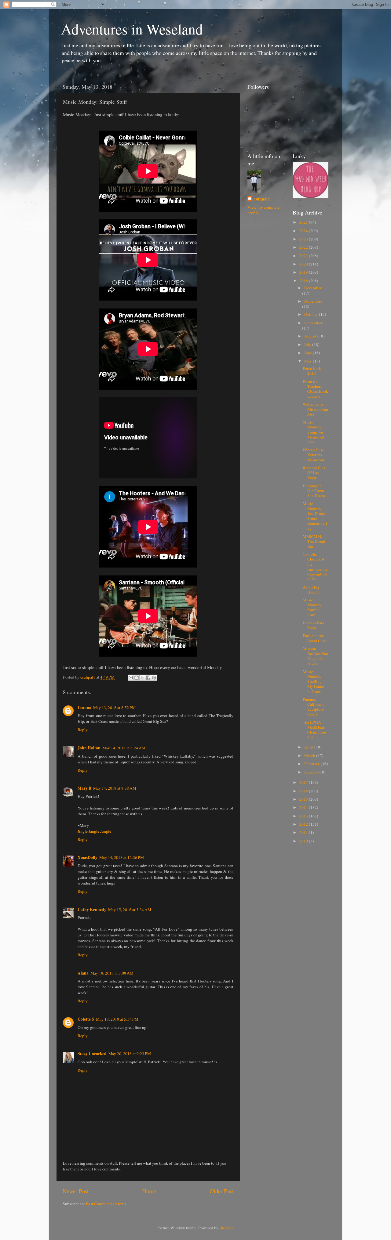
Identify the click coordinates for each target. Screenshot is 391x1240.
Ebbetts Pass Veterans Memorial (313, 454)
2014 (304, 807)
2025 (304, 222)
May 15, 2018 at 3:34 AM (129, 909)
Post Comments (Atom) (106, 1203)
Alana (83, 973)
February (312, 763)
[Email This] (131, 678)
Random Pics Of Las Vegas (314, 472)
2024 (304, 230)
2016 (304, 791)
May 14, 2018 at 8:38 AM (114, 788)
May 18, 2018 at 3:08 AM (111, 973)
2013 (304, 816)
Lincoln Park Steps (314, 625)
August (310, 336)
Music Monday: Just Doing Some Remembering (315, 516)
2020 (304, 264)
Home (149, 1191)
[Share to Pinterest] (154, 678)
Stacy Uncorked (92, 1054)
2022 (304, 247)
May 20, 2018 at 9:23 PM (129, 1053)
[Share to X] (142, 678)
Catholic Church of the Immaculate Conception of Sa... (315, 566)
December (313, 287)
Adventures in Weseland (132, 28)
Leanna (84, 708)
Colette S (86, 1019)
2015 (304, 799)
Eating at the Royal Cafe (314, 638)
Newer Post (76, 1191)
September (313, 323)
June (308, 352)
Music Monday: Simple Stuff (313, 607)
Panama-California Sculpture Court (313, 707)
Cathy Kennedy (92, 910)
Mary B (84, 788)
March (310, 755)
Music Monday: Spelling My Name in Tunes (313, 681)
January (311, 772)
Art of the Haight (311, 589)
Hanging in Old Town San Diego (314, 490)
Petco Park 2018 (312, 371)
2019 (304, 272)
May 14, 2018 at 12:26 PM (121, 857)
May (308, 361)
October (311, 314)
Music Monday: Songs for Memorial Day (313, 432)
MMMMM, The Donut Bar (314, 541)
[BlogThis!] (136, 678)
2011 (304, 832)
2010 (304, 841)
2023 (304, 239)
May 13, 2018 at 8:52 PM (114, 707)
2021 (304, 255)
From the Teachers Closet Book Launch (315, 389)
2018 (304, 280)
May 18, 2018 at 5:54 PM (117, 1019)
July (308, 344)
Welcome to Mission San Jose (315, 409)
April (309, 747)
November (313, 301)
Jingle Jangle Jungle (94, 831)
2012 (304, 824)
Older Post (222, 1191)
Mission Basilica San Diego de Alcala (315, 656)
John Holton (89, 748)
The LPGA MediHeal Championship (315, 729)
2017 (304, 782)
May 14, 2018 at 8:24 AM (123, 748)
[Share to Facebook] (148, 678)
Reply (83, 729)
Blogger (226, 1228)
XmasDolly (87, 857)
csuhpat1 (262, 199)
